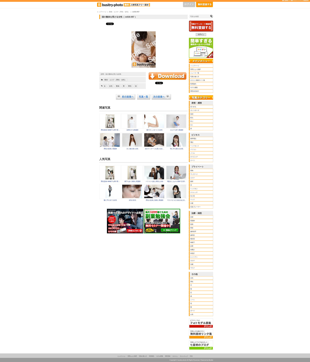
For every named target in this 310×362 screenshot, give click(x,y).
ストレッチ (194, 192)
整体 (117, 86)
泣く (191, 125)
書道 (191, 181)
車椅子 (192, 242)
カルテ (192, 260)
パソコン (193, 149)
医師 (191, 224)
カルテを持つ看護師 (176, 130)
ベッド (192, 199)
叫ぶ (191, 121)
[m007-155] (154, 127)
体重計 (192, 250)
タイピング (194, 157)
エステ (192, 178)
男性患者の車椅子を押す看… (110, 130)
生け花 (192, 196)
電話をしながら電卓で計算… (176, 181)
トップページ (101, 12)
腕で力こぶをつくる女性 (155, 130)
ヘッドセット (194, 146)
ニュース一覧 (194, 73)
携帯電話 (193, 138)
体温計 (192, 253)
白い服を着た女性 (132, 149)
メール (192, 153)
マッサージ (194, 174)
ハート (192, 300)
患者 (191, 217)
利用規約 (193, 84)
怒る (191, 117)
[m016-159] (154, 146)
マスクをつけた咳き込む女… (176, 200)
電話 (191, 142)
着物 (191, 170)
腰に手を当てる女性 (110, 200)
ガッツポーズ (194, 110)
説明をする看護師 (132, 130)
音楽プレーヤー (195, 207)
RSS (191, 356)
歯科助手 (193, 231)
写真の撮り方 (194, 76)
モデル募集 (194, 87)
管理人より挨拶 (195, 69)
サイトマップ (184, 356)
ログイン (175, 356)
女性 (110, 86)
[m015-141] (110, 146)
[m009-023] (132, 146)
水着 (191, 203)
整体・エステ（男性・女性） (119, 12)
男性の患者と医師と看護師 (154, 200)
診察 (191, 246)
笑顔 (191, 114)
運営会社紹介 (194, 91)
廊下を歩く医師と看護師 (132, 181)
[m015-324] (109, 127)
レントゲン (194, 257)
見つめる (193, 107)
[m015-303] (176, 127)
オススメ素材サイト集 (197, 80)
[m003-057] (176, 146)
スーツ (192, 160)
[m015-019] (132, 127)
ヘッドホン (194, 189)
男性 (130, 86)
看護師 (192, 220)
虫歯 (191, 264)
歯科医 (192, 235)
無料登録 (167, 356)
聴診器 (192, 239)
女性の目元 (132, 200)
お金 (191, 314)
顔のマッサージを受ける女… (154, 149)
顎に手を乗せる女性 (176, 149)
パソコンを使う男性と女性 (154, 181)
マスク (192, 268)
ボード (192, 311)
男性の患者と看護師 (110, 149)
